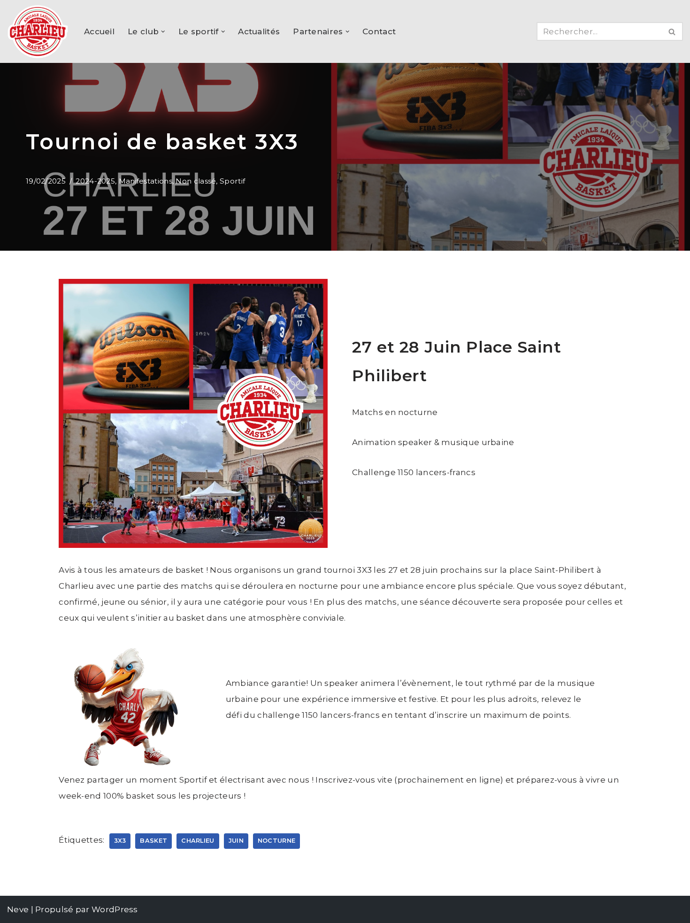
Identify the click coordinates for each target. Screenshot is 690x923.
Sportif (232, 181)
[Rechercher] (672, 31)
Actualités (259, 31)
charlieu (197, 840)
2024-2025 (95, 181)
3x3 (120, 840)
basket (153, 840)
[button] (163, 32)
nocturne (276, 840)
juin (236, 840)
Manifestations (145, 181)
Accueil (99, 31)
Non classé (196, 181)
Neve (18, 909)
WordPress (115, 909)
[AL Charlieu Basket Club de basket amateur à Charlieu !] (37, 31)
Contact (379, 31)
